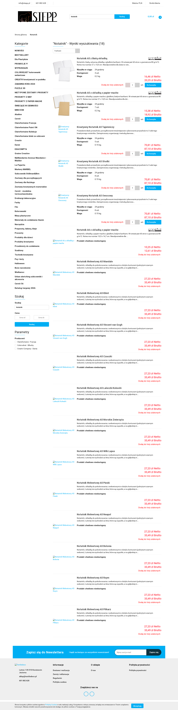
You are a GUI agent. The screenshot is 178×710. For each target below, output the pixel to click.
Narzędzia (20, 224)
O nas (93, 670)
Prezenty (19, 233)
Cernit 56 (19, 283)
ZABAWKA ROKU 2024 (25, 84)
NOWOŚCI (19, 50)
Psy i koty (19, 259)
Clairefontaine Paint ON (26, 127)
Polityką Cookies (51, 705)
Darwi (17, 145)
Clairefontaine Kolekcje (26, 132)
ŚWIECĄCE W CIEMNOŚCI (26, 106)
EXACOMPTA (21, 149)
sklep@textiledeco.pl (28, 676)
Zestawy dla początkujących (28, 178)
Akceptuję (137, 706)
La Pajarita (20, 165)
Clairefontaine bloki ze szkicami (30, 136)
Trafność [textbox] (57, 51)
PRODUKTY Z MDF (23, 97)
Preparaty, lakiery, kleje (26, 229)
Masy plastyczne (23, 216)
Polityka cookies (59, 682)
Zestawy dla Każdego (25, 182)
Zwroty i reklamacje (61, 674)
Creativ (18, 140)
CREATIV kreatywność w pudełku (30, 79)
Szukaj (32, 324)
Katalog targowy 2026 (25, 288)
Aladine (18, 114)
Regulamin (57, 678)
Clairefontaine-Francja (25, 123)
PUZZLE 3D (20, 88)
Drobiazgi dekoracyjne (25, 198)
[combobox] (66, 51)
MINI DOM (19, 110)
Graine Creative (22, 153)
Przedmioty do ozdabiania (27, 246)
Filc (17, 207)
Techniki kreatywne (24, 255)
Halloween (19, 263)
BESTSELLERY (22, 55)
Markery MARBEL (23, 169)
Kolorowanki (21, 211)
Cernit (18, 119)
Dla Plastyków (21, 59)
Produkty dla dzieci (24, 237)
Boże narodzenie (22, 268)
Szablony (19, 250)
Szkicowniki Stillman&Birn (27, 173)
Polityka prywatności (137, 670)
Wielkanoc (19, 272)
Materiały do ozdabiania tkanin (29, 220)
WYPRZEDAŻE (21, 68)
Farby (18, 202)
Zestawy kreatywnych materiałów (31, 187)
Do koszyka (151, 85)
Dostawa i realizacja (61, 670)
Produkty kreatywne (24, 242)
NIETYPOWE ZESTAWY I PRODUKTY (31, 92)
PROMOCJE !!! (21, 64)
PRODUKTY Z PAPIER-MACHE (29, 101)
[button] (58, 665)
